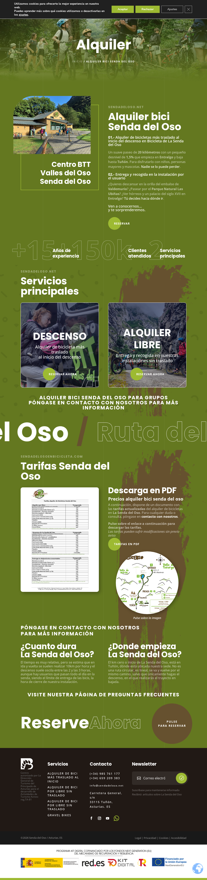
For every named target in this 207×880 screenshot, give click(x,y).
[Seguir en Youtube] (107, 818)
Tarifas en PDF (126, 544)
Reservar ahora (63, 374)
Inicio (77, 61)
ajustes (23, 15)
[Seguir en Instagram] (99, 818)
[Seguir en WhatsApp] (116, 818)
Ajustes (172, 9)
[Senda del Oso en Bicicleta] (147, 613)
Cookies (163, 838)
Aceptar (123, 9)
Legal (138, 838)
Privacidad (150, 838)
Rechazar (148, 9)
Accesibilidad (178, 838)
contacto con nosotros (160, 516)
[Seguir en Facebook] (91, 818)
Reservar (122, 223)
